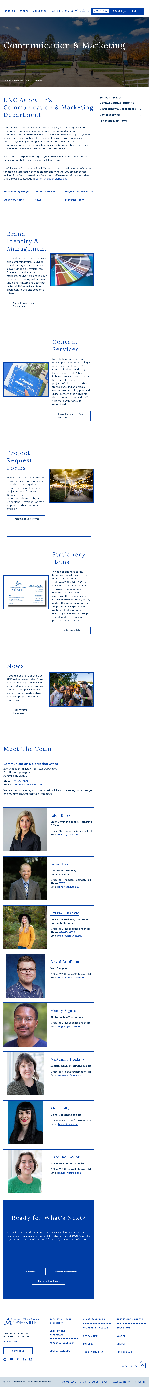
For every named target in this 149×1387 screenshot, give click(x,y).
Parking (88, 1343)
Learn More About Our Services (70, 416)
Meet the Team (74, 199)
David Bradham (64, 962)
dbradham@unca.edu (71, 977)
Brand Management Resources (24, 305)
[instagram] (30, 1359)
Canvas (121, 1335)
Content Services (110, 114)
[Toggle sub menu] (140, 109)
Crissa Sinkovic (64, 913)
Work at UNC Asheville (58, 1333)
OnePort (122, 1343)
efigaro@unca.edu (69, 1026)
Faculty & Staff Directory (60, 1321)
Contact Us (18, 1351)
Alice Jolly (60, 1108)
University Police (95, 1327)
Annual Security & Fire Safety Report (85, 1382)
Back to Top (130, 1366)
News (37, 199)
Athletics (40, 11)
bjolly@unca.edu (68, 1124)
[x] (17, 1359)
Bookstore (123, 1327)
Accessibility (121, 1382)
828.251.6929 (20, 781)
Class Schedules (94, 1319)
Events (24, 11)
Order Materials (71, 630)
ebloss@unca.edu (68, 834)
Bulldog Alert (126, 1352)
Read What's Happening (20, 711)
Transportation (93, 1352)
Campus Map (90, 1335)
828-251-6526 (67, 932)
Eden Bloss (60, 815)
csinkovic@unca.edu (70, 935)
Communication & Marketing (117, 103)
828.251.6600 (11, 1341)
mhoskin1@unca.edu (70, 1075)
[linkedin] (24, 1359)
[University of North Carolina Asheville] (82, 12)
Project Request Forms (114, 120)
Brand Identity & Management (118, 108)
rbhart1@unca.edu (68, 887)
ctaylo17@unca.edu (69, 1172)
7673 (62, 883)
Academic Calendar (62, 1342)
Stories (10, 11)
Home (6, 80)
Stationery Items (13, 199)
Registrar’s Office (130, 1319)
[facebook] (4, 1359)
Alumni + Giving (63, 11)
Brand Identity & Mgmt (16, 191)
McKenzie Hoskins (67, 1059)
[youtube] (11, 1359)
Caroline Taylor (65, 1157)
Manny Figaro (63, 1010)
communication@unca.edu (52, 178)
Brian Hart (60, 864)
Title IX (140, 1382)
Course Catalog (60, 1350)
